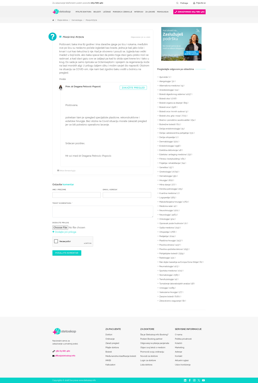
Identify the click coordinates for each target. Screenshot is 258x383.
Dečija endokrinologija (169, 128)
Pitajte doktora (83, 12)
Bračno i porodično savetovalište (174, 120)
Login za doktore (148, 360)
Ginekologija (165, 172)
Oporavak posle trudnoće (171, 223)
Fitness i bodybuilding (169, 159)
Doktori (108, 334)
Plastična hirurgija (167, 240)
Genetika (163, 167)
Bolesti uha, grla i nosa (169, 116)
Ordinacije (110, 339)
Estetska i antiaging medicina (172, 154)
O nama (178, 334)
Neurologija (164, 215)
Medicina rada (165, 206)
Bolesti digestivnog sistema (172, 94)
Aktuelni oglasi (182, 360)
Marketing (179, 347)
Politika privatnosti (183, 339)
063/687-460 (97, 3)
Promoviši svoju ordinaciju (152, 352)
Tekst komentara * (62, 203)
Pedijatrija (163, 236)
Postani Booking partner (151, 339)
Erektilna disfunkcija (168, 150)
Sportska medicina (167, 270)
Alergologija (164, 81)
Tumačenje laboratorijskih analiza (174, 283)
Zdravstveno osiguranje (170, 301)
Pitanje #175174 (91, 20)
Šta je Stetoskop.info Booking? (154, 334)
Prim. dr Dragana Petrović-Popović (83, 86)
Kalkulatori (110, 365)
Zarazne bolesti (166, 296)
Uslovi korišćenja (182, 365)
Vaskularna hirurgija (168, 292)
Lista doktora (146, 365)
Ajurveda (163, 77)
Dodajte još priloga (65, 231)
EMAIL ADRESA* (110, 190)
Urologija (163, 288)
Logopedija (164, 197)
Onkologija (164, 219)
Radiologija (164, 258)
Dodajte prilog (60, 223)
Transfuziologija (166, 279)
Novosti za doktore (149, 356)
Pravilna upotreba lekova (170, 249)
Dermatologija (77, 20)
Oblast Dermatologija (68, 171)
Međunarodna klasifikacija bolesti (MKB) (120, 358)
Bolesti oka (164, 98)
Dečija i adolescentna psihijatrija (174, 133)
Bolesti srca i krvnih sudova (171, 111)
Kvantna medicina (167, 193)
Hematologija (165, 176)
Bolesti (108, 352)
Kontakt (178, 356)
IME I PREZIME (59, 190)
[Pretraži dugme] (177, 3)
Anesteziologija (166, 90)
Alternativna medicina (169, 85)
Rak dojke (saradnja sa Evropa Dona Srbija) (178, 262)
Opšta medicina (166, 227)
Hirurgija (163, 180)
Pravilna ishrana (166, 245)
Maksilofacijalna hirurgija (170, 202)
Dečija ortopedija (167, 137)
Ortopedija (164, 232)
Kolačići (178, 343)
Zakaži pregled (112, 343)
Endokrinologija (166, 146)
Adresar (178, 352)
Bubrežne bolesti (167, 124)
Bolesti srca (164, 107)
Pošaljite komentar (66, 253)
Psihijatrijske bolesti (168, 253)
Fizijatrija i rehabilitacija (169, 163)
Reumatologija (166, 266)
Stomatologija (165, 275)
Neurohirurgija (166, 210)
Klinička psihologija (168, 189)
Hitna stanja (164, 184)
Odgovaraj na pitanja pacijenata (154, 343)
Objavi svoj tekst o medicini (152, 347)
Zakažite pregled (133, 87)
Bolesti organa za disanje (170, 103)
